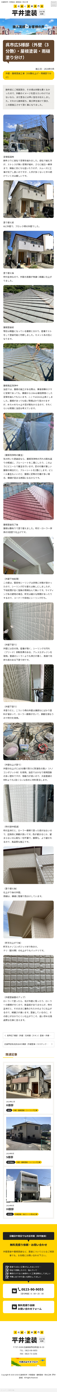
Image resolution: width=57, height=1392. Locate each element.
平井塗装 (24, 12)
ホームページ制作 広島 (7, 1390)
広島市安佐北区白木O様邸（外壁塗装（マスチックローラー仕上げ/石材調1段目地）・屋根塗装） (29, 1044)
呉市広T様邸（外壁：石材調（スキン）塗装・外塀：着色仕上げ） (30, 1035)
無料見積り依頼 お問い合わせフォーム (30, 1306)
